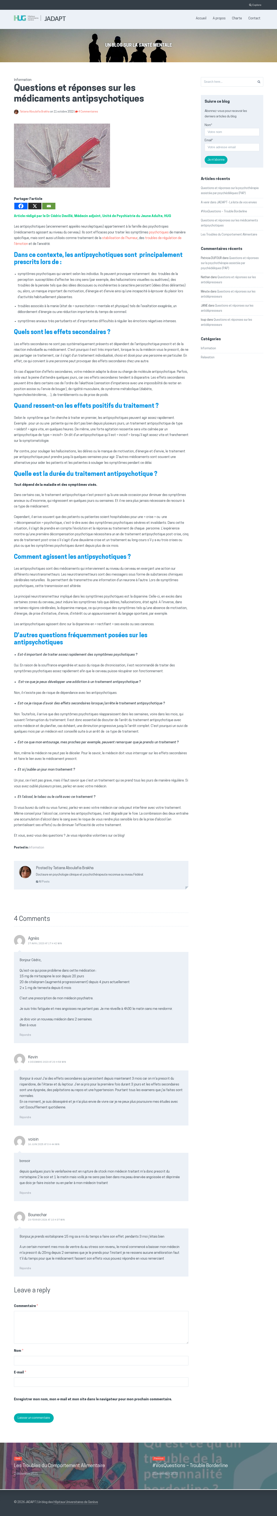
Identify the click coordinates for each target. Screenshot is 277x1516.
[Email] (48, 206)
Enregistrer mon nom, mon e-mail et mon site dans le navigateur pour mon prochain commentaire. (93, 1399)
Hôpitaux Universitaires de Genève (76, 1502)
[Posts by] (17, 111)
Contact (254, 18)
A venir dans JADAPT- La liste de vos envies (229, 202)
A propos (219, 18)
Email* (209, 140)
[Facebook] (21, 206)
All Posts (44, 881)
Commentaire (26, 1306)
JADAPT (55, 18)
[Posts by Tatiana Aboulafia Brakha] (25, 873)
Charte (237, 18)
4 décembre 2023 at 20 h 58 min (47, 1062)
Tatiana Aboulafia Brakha (35, 111)
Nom (18, 1351)
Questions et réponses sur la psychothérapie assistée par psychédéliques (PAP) (230, 263)
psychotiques (159, 232)
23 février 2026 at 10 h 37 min (46, 1220)
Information (36, 847)
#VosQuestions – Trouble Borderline (224, 211)
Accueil (201, 18)
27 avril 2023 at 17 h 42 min (45, 944)
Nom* (208, 125)
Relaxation (207, 357)
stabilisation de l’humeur (120, 238)
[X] (34, 206)
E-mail (20, 1372)
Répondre (25, 1035)
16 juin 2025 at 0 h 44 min (44, 1145)
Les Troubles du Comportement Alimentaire (229, 234)
